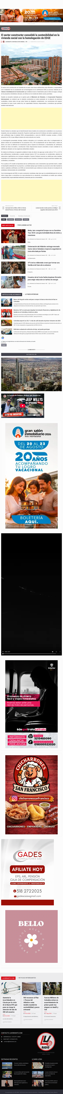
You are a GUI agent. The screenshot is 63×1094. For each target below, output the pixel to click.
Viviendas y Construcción (24, 216)
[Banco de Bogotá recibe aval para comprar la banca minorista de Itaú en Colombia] (6, 302)
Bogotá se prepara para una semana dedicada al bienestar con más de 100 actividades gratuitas (31, 389)
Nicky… (29, 242)
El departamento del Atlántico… (31, 1016)
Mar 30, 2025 (53, 283)
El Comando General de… (50, 1016)
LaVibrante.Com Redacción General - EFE (16, 41)
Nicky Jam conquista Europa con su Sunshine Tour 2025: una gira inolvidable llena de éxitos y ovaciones (45, 232)
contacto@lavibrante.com (10, 1041)
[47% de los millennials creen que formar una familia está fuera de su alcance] (13, 268)
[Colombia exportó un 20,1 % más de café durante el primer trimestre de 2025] (6, 323)
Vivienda (26, 219)
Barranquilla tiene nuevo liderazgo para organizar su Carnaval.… (21, 1082)
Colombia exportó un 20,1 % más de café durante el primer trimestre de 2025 (37, 321)
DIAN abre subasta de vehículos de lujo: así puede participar (32, 329)
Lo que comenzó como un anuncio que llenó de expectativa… (51, 1073)
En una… (30, 286)
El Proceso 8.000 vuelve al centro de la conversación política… (51, 1082)
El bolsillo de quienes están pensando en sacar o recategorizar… (51, 1065)
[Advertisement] (31, 118)
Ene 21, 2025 (53, 269)
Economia (12, 216)
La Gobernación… (32, 258)
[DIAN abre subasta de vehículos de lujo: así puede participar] (6, 331)
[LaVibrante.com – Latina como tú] (5, 28)
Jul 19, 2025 (53, 255)
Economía (18, 219)
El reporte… (30, 272)
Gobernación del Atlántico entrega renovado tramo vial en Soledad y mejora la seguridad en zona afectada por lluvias (44, 249)
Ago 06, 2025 (53, 239)
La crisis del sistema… (8, 1019)
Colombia (10, 219)
